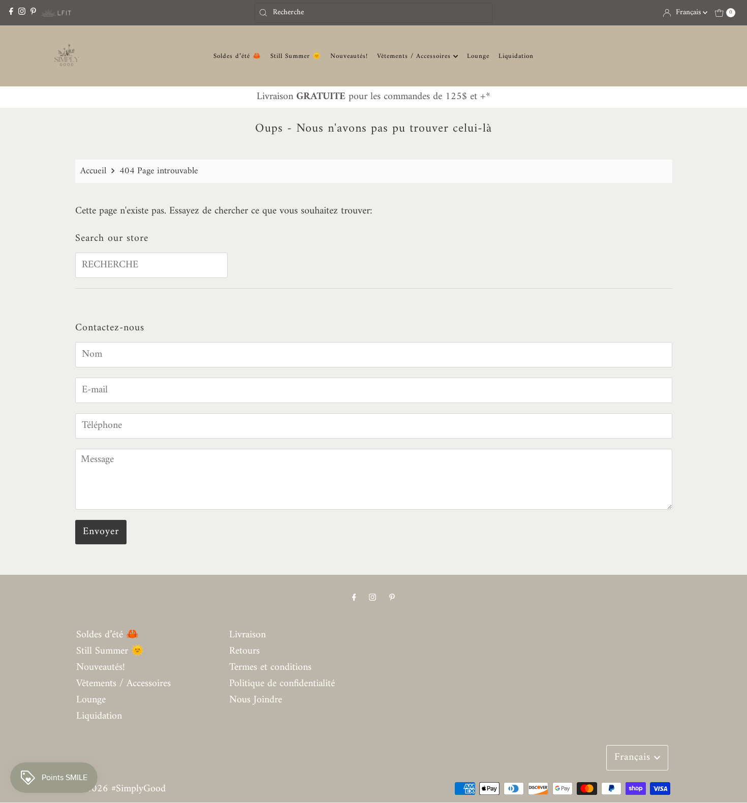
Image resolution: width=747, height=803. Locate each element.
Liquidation (516, 56)
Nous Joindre (255, 700)
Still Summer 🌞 (295, 56)
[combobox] (373, 13)
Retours (244, 651)
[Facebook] (11, 12)
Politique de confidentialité (282, 684)
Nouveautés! (349, 56)
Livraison (247, 635)
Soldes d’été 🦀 (237, 56)
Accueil (93, 171)
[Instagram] (21, 12)
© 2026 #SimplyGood (121, 789)
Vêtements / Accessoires (415, 56)
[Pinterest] (33, 12)
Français (689, 12)
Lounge (478, 56)
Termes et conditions (270, 667)
